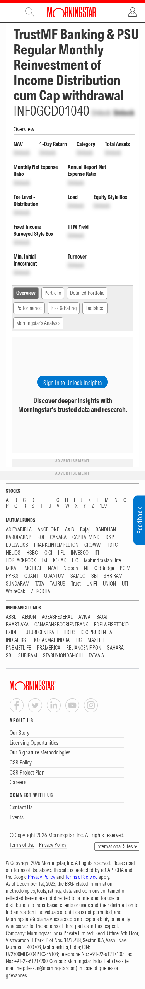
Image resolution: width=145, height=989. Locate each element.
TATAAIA (96, 656)
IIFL (61, 553)
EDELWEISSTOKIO (111, 625)
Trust (76, 584)
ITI (96, 553)
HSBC (32, 553)
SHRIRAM (113, 576)
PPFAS (12, 576)
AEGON (29, 617)
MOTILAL (33, 568)
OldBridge (104, 568)
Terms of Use (22, 844)
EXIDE (11, 632)
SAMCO (77, 576)
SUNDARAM (17, 584)
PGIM (125, 568)
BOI (40, 537)
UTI (125, 584)
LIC (75, 560)
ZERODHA (40, 591)
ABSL (11, 617)
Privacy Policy (53, 844)
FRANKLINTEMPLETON (56, 545)
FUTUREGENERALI (40, 632)
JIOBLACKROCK (21, 560)
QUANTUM (54, 576)
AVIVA (84, 617)
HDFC (112, 545)
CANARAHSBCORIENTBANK (61, 625)
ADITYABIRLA (19, 530)
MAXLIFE (96, 640)
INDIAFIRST (17, 640)
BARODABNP (18, 537)
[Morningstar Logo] (71, 12)
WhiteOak (15, 591)
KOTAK (59, 560)
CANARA (58, 537)
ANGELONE (48, 530)
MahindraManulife (102, 560)
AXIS (69, 530)
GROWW (92, 545)
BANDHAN (106, 530)
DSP (110, 537)
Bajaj (85, 530)
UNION (109, 584)
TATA (39, 584)
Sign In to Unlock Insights (72, 382)
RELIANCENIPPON (83, 648)
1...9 (103, 506)
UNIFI (92, 584)
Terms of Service (81, 876)
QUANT (31, 576)
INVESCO (80, 553)
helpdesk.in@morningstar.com (46, 968)
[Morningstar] (48, 685)
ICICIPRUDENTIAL (97, 632)
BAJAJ (101, 617)
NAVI (53, 568)
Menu (12, 11)
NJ (86, 568)
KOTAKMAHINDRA (52, 640)
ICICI (47, 553)
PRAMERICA (48, 648)
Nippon (70, 568)
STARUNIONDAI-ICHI (63, 656)
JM (44, 560)
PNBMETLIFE (18, 648)
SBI (94, 576)
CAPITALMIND (86, 537)
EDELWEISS (17, 545)
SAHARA (115, 648)
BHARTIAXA (17, 625)
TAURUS (57, 584)
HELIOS (13, 553)
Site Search (29, 12)
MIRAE (12, 568)
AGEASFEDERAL (57, 617)
